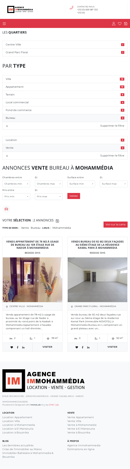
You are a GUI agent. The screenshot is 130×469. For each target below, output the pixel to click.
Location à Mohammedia (18, 424)
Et (36, 177)
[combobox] (16, 184)
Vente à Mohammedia (81, 424)
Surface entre (75, 177)
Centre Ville (64, 44)
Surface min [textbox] (76, 183)
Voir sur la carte (116, 224)
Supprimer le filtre (112, 125)
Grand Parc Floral (64, 52)
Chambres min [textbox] (13, 183)
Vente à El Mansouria (81, 428)
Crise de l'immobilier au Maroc (22, 449)
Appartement (64, 86)
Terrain (64, 94)
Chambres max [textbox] (46, 183)
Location (64, 140)
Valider (73, 195)
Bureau (64, 117)
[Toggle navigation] (4, 23)
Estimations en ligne (80, 449)
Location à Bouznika (15, 432)
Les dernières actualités (17, 445)
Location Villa (11, 421)
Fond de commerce (64, 110)
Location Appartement (17, 417)
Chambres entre (12, 177)
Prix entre (8, 190)
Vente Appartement (80, 417)
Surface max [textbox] (109, 183)
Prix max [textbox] (42, 196)
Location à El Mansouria (17, 428)
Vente (64, 147)
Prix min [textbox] (9, 196)
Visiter (47, 346)
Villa (64, 79)
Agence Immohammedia (84, 445)
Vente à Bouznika (78, 432)
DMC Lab (54, 405)
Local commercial (64, 102)
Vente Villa (74, 421)
